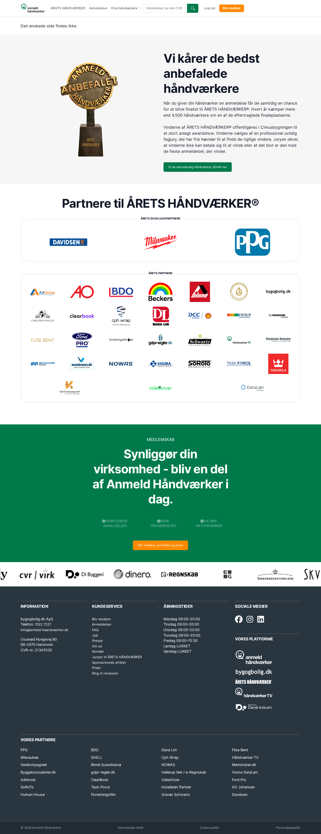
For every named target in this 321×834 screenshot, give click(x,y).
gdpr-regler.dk (103, 772)
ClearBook (99, 780)
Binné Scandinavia (106, 765)
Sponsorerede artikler (109, 662)
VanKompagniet (34, 765)
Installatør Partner (176, 787)
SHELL (96, 757)
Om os (97, 646)
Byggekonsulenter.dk (38, 772)
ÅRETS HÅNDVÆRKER (68, 8)
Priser (96, 668)
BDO (95, 750)
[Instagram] (250, 619)
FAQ (95, 630)
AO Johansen (243, 787)
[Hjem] (33, 8)
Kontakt (98, 651)
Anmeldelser (98, 8)
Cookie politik (209, 827)
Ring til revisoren (105, 673)
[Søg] (192, 8)
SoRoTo (27, 787)
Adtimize (28, 780)
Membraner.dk (244, 765)
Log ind (209, 8)
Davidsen (240, 794)
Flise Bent (240, 750)
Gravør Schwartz (176, 794)
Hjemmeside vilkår (130, 827)
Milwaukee (29, 757)
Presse (97, 641)
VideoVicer (171, 780)
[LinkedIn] (260, 619)
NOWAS (168, 765)
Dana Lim (169, 750)
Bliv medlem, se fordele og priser (160, 545)
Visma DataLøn (245, 772)
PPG (24, 750)
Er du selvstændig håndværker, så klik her (198, 167)
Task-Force (100, 787)
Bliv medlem (231, 8)
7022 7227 (43, 624)
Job (95, 635)
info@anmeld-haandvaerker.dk (44, 630)
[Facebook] (239, 619)
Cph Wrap (170, 757)
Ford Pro (239, 780)
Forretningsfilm (103, 794)
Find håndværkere (124, 8)
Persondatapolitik (288, 827)
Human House (33, 794)
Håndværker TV (245, 757)
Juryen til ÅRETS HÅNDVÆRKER (117, 657)
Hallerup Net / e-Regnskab (184, 772)
